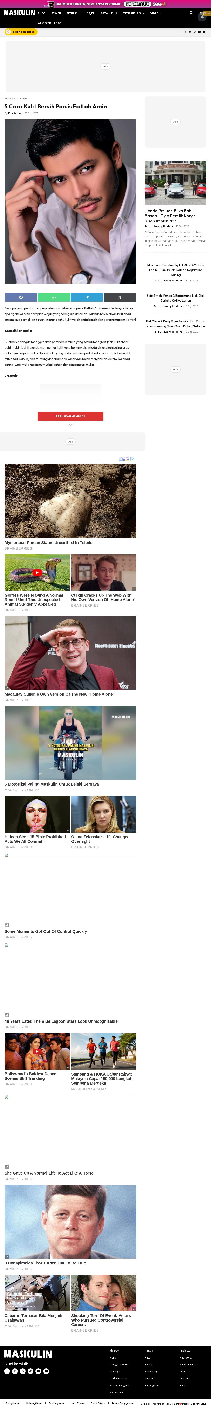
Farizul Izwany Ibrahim (159, 226)
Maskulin (10, 98)
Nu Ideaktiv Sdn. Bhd (170, 1404)
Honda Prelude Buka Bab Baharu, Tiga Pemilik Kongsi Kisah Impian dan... (170, 215)
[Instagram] (185, 32)
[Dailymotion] (204, 32)
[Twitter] (190, 32)
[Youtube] (199, 32)
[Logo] (19, 12)
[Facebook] (180, 32)
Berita (24, 98)
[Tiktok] (194, 32)
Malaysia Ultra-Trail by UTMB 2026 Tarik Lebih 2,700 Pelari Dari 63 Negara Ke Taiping (175, 270)
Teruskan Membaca (70, 416)
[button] (192, 13)
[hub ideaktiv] (202, 11)
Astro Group (201, 1404)
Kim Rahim (14, 113)
